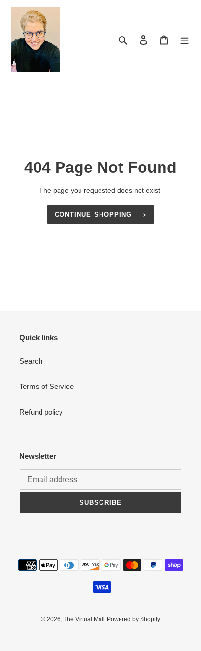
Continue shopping (93, 214)
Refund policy (41, 412)
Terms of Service (47, 386)
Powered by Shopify (133, 619)
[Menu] (184, 39)
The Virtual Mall (84, 619)
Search (31, 361)
